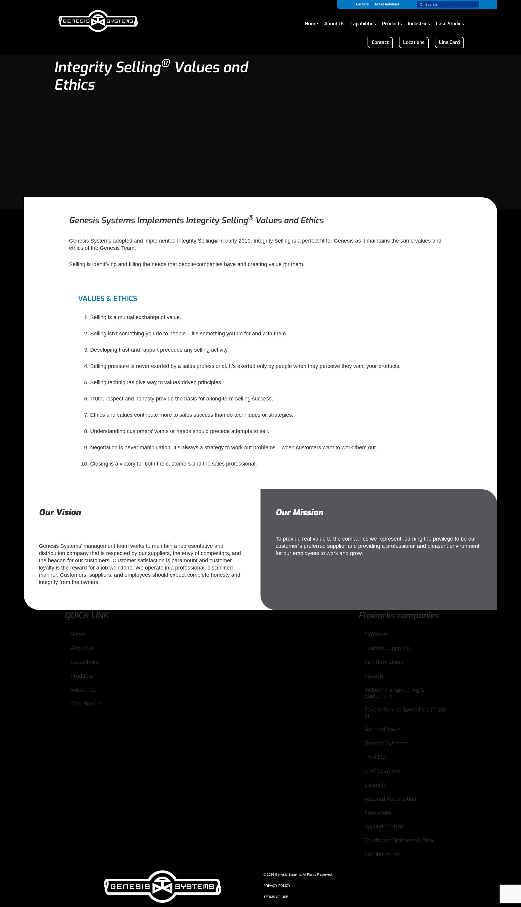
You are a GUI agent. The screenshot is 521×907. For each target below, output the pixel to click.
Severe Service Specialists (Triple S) (405, 712)
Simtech (375, 785)
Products (392, 22)
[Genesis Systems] (98, 22)
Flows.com (378, 812)
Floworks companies (398, 615)
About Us (334, 22)
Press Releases (387, 4)
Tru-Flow (376, 757)
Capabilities (363, 22)
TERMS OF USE (276, 897)
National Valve (383, 729)
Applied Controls (385, 826)
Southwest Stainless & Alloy (400, 840)
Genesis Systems (386, 743)
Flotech (374, 675)
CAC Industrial (382, 854)
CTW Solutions (383, 771)
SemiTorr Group (384, 662)
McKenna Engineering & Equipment (394, 692)
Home (311, 22)
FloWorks (376, 634)
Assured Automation (390, 798)
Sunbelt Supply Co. (388, 648)
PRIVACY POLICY (277, 885)
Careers (362, 4)
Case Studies (450, 22)
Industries (419, 22)
